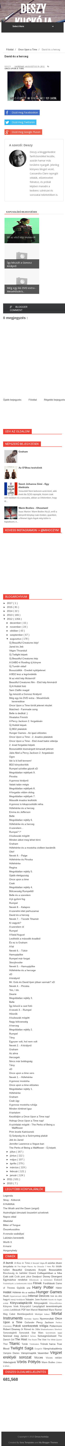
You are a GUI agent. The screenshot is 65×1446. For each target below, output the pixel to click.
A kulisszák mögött (19, 835)
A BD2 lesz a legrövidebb (23, 674)
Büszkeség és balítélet (16, 1273)
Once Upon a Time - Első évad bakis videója (33, 741)
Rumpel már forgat (19, 958)
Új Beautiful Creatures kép (23, 658)
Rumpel (13, 903)
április (13, 1163)
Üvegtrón (38, 1349)
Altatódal (8, 1221)
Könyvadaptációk (22, 1303)
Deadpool (37, 1276)
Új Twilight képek (18, 654)
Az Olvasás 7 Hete (43, 1267)
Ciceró (33, 1273)
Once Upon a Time (14, 68)
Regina (13, 867)
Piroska (13, 776)
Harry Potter (44, 1287)
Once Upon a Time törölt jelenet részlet (30, 705)
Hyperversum (16, 1296)
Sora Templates (27, 1442)
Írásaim (30, 1299)
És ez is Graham (18, 942)
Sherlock (58, 1329)
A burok (8, 1262)
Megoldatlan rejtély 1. (21, 1089)
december (16, 622)
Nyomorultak (47, 1318)
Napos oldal (9, 1216)
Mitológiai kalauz (43, 1314)
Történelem (34, 1344)
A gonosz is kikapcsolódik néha (26, 804)
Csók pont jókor (23, 1276)
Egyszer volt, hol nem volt (23, 1041)
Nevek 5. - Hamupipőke (22, 966)
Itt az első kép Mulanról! (22, 678)
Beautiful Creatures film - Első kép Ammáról (33, 682)
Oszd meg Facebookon (25, 112)
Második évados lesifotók (23, 800)
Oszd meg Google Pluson (26, 132)
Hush (6, 1296)
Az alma (13, 1053)
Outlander (30, 1322)
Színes (34, 1336)
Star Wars (38, 1333)
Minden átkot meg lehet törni (25, 839)
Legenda (8, 1195)
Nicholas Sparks (32, 1319)
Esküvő (58, 1280)
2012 (10, 619)
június (13, 1155)
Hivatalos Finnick (18, 717)
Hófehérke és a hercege (22, 970)
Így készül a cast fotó (20, 1006)
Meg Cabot (10, 1314)
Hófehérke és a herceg (21, 808)
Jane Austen (41, 1299)
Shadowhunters (47, 1329)
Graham (23, 451)
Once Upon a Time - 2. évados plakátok (31, 737)
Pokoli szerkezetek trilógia (31, 1325)
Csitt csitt (9, 1276)
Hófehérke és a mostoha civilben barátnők (32, 847)
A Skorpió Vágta (38, 1263)
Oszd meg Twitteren (23, 122)
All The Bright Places (24, 1267)
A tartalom (14, 1112)
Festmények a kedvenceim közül (18, 1283)
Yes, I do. (14, 990)
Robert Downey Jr (13, 1329)
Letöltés (6, 1310)
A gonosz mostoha (19, 1081)
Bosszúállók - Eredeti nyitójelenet (27, 670)
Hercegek (14, 1057)
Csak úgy (14, 1100)
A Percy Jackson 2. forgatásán (25, 721)
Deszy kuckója (33, 16)
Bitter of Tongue (11, 1225)
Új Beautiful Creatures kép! (24, 642)
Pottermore (56, 1326)
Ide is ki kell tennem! (20, 760)
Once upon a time (19, 879)
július (13, 1151)
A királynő (14, 978)
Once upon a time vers (21, 1073)
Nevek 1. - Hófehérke (21, 1077)
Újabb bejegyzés (12, 399)
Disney (47, 1276)
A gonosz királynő (18, 780)
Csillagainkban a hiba (49, 1273)
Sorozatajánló (11, 1333)
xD (10, 974)
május (13, 1159)
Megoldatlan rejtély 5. (21, 871)
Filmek (38, 1283)
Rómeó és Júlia (32, 1329)
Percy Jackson (46, 1322)
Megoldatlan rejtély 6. (21, 820)
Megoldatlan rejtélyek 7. (22, 796)
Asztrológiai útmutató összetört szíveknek (26, 1212)
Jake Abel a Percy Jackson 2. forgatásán (31, 752)
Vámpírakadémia (52, 1348)
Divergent (56, 1276)
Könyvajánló (41, 1303)
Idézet (25, 1296)
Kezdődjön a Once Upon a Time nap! (29, 1116)
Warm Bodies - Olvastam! (33, 508)
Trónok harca (48, 1344)
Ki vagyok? (15, 922)
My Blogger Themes (48, 1442)
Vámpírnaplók (29, 1353)
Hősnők (13, 1013)
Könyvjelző (26, 1306)
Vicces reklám (54, 1358)
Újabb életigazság (19, 875)
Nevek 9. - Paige (18, 855)
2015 (10, 607)
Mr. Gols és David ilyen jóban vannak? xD (32, 982)
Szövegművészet (48, 1336)
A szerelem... (16, 828)
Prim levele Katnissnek (21, 1131)
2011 (10, 1179)
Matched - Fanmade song (23, 709)
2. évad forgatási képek (22, 745)
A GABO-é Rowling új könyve (25, 662)
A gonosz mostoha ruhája (23, 1104)
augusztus (16, 638)
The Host (21, 1339)
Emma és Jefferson (20, 812)
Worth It (7, 1242)
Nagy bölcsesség (18, 1021)
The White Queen (54, 1340)
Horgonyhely (10, 1250)
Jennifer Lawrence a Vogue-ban (26, 1143)
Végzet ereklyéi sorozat (32, 1354)
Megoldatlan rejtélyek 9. (22, 772)
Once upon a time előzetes (24, 1085)
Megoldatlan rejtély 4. (21, 887)
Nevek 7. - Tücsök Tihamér (24, 919)
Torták (25, 1344)
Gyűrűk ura (24, 1287)
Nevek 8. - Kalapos (19, 907)
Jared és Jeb (16, 646)
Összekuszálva (11, 1229)
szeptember (17, 634)
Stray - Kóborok (11, 1200)
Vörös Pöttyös (29, 1362)
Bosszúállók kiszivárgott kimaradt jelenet (31, 748)
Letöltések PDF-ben (20, 1310)
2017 (10, 603)
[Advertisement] (34, 41)
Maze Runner (55, 1310)
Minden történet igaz (20, 1108)
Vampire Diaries (12, 1353)
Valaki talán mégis (19, 784)
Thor (6, 1344)
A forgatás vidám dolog (21, 792)
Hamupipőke (16, 954)
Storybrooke (16, 962)
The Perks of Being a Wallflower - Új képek (32, 1147)
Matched (43, 1309)
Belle (12, 816)
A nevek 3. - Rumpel (20, 1009)
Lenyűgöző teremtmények (47, 1306)
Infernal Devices (39, 1296)
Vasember (44, 1353)
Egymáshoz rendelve (16, 1279)
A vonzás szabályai (13, 1233)
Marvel (34, 1310)
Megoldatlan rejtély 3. (21, 998)
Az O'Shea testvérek (30, 467)
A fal (11, 946)
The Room (32, 1340)
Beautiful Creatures (25, 1269)
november (16, 626)
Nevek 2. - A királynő (20, 1045)
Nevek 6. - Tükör (18, 950)
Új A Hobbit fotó (17, 686)
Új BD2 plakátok (18, 729)
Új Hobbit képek (18, 725)
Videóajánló (10, 1362)
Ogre (12, 756)
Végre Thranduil (18, 650)
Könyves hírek (11, 1306)
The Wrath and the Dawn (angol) (21, 1208)
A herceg (14, 1025)
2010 (10, 1183)
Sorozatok (25, 1333)
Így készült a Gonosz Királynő (25, 694)
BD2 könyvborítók (19, 764)
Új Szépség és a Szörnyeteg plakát (28, 1135)
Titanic (15, 1343)
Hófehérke (15, 863)
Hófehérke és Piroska (21, 859)
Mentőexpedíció (26, 1314)
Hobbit (7, 1292)
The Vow (42, 1339)
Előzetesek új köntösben (41, 1280)
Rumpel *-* (15, 832)
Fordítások (49, 1283)
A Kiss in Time (22, 1263)
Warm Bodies (49, 1362)
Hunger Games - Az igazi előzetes (27, 733)
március (14, 1167)
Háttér (59, 1288)
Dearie (12, 994)
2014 (10, 611)
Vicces (40, 1357)
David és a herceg (19, 915)
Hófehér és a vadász (24, 1292)
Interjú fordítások (18, 1300)
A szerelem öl (16, 926)
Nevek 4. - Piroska (19, 986)
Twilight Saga (22, 1348)
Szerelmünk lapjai (54, 1333)
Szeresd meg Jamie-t (16, 1336)
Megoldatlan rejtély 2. (21, 1029)
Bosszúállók (55, 1269)
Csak (12, 883)
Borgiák (43, 1270)
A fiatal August (17, 934)
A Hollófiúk (9, 1204)
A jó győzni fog (17, 899)
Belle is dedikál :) (18, 713)
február (14, 1171)
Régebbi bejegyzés (54, 399)
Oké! (11, 851)
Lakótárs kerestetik (13, 1237)
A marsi (7, 1246)
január (14, 1175)
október (14, 630)
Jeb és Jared (16, 1139)
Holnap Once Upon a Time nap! (26, 1120)
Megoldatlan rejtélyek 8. (22, 788)
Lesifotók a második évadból (24, 938)
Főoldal (33, 399)
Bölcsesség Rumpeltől (21, 891)
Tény (12, 1037)
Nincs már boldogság (20, 1061)
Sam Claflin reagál (19, 690)
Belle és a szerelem (20, 895)
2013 (10, 615)
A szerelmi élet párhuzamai (24, 911)
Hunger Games (49, 1292)
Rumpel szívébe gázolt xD (23, 768)
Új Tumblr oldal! (17, 666)
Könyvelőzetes (55, 1303)
